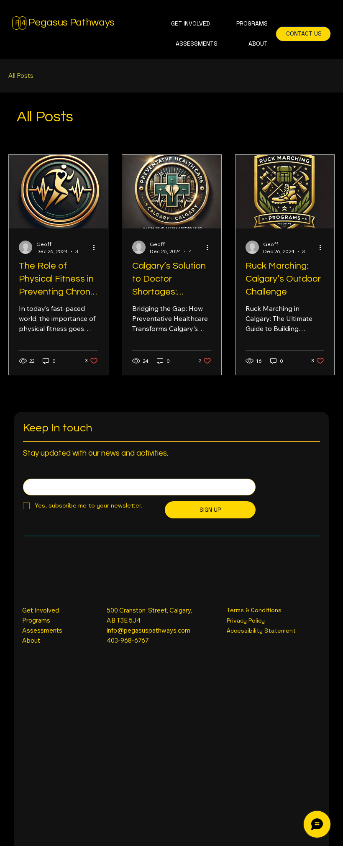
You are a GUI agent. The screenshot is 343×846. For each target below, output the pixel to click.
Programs (36, 620)
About (31, 640)
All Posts (20, 75)
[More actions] (97, 247)
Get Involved (40, 610)
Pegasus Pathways (71, 22)
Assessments (42, 630)
